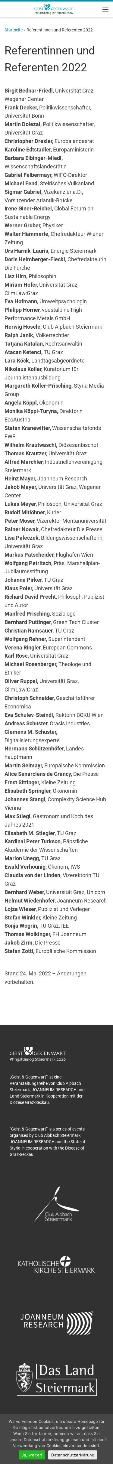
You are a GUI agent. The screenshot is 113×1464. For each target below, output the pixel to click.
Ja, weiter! (32, 1455)
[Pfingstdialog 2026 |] (53, 9)
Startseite (14, 30)
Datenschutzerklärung (72, 1455)
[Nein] (105, 1439)
